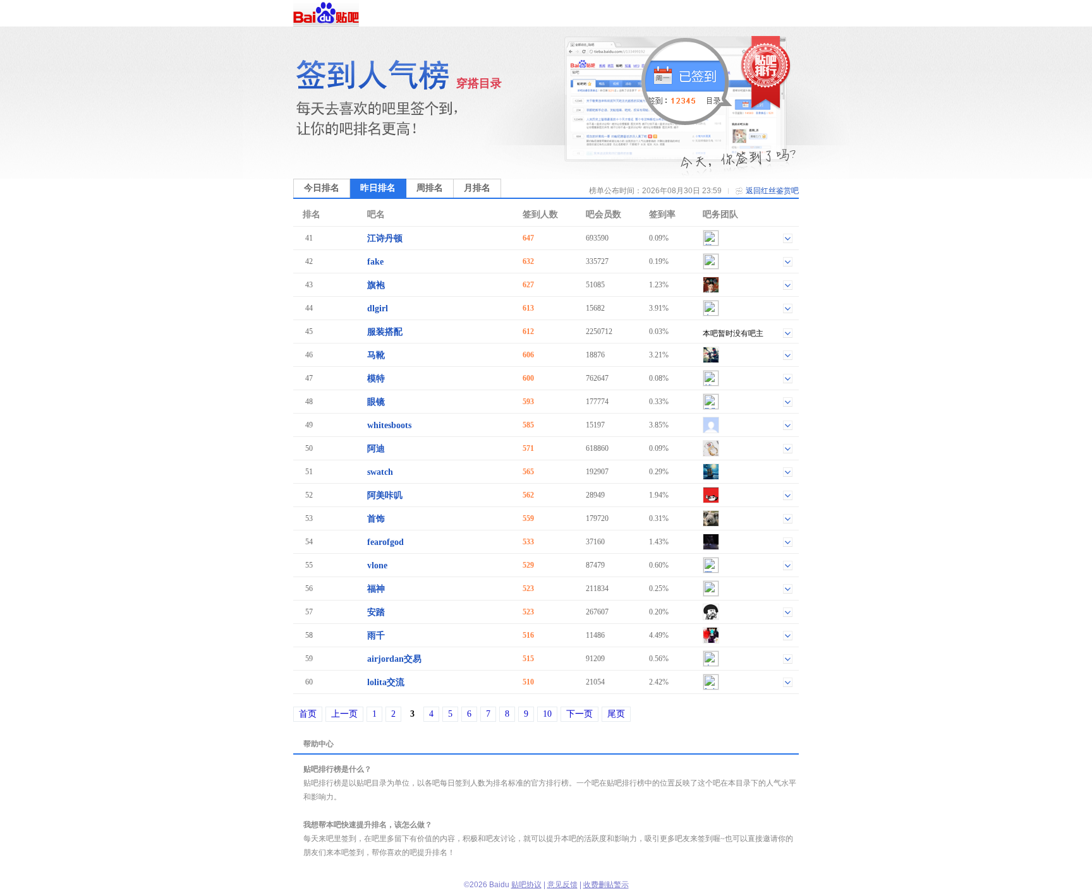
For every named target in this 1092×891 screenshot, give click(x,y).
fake (375, 261)
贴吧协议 (526, 884)
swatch (380, 472)
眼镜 (376, 402)
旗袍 (376, 285)
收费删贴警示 (606, 884)
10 (547, 714)
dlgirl (377, 308)
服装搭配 (385, 332)
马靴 (376, 355)
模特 (376, 378)
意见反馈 (562, 884)
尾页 (616, 714)
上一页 (344, 714)
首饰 (376, 518)
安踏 (376, 612)
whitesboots (389, 425)
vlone (377, 565)
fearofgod (385, 542)
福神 (376, 589)
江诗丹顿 (385, 238)
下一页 (579, 714)
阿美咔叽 (385, 495)
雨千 (376, 635)
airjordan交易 (394, 659)
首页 (308, 714)
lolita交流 (385, 682)
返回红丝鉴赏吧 (772, 190)
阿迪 (376, 448)
